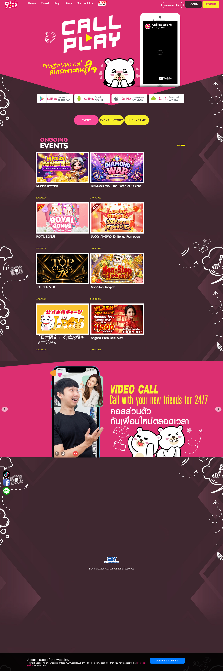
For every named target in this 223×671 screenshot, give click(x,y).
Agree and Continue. (167, 660)
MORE (181, 145)
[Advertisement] (200, 79)
